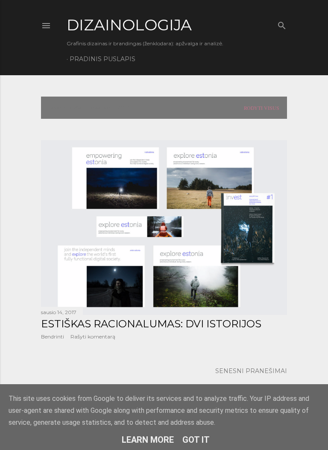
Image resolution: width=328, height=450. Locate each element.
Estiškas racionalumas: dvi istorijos (151, 324)
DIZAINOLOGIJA (129, 24)
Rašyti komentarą (92, 336)
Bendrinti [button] (52, 336)
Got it (196, 440)
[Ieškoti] (282, 23)
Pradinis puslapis (102, 59)
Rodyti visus (261, 107)
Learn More (148, 440)
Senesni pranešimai (251, 371)
